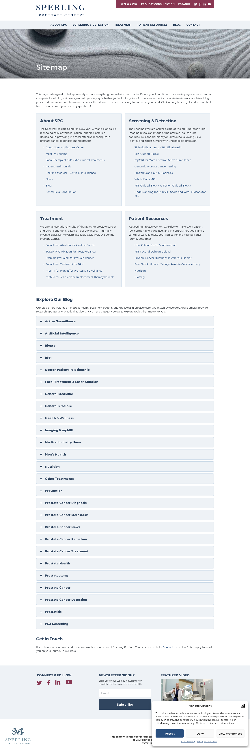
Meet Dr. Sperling (56, 153)
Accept (170, 733)
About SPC (59, 24)
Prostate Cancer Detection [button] (66, 599)
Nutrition (140, 270)
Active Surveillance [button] (60, 321)
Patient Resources (152, 24)
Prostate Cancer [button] (58, 587)
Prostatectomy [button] (57, 575)
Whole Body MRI (145, 179)
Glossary (140, 277)
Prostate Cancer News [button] (62, 527)
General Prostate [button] (58, 406)
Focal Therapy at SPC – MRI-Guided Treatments (75, 160)
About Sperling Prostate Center (65, 147)
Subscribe (125, 704)
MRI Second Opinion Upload (153, 251)
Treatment (123, 24)
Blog (177, 24)
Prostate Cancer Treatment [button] (67, 551)
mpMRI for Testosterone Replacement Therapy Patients (80, 277)
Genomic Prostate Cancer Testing (155, 166)
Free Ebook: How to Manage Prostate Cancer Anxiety (167, 264)
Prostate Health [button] (57, 563)
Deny (200, 733)
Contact (193, 24)
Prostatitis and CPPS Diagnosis (154, 172)
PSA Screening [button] (56, 624)
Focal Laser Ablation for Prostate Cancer (70, 245)
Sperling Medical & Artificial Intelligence (71, 172)
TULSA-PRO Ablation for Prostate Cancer (71, 251)
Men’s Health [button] (55, 454)
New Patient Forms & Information (155, 245)
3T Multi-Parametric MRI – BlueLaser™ (158, 147)
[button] (243, 706)
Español (184, 4)
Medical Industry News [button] (63, 442)
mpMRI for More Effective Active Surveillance (163, 160)
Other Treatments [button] (59, 478)
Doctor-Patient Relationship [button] (67, 369)
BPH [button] (48, 357)
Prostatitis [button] (53, 611)
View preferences (230, 733)
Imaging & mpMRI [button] (59, 430)
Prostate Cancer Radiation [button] (66, 539)
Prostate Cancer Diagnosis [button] (66, 502)
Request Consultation (158, 4)
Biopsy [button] (50, 345)
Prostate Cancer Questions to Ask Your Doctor (163, 257)
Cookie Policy (188, 741)
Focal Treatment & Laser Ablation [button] (71, 381)
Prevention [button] (54, 490)
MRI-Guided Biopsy (147, 153)
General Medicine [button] (59, 394)
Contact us (170, 647)
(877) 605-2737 (128, 4)
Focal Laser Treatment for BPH (64, 264)
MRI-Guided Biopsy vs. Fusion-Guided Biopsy (163, 185)
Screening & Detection (91, 24)
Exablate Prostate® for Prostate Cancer (70, 257)
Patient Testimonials (58, 166)
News (49, 179)
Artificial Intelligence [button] (62, 333)
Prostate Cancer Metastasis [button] (66, 515)
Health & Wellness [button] (59, 418)
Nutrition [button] (52, 466)
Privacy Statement (207, 741)
